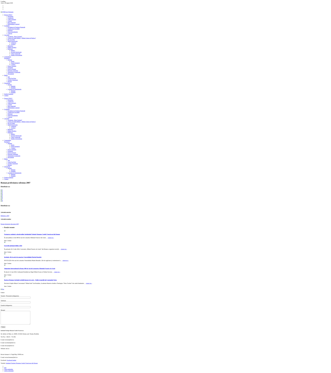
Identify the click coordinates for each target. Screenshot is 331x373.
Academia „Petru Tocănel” (15, 36)
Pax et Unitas (11, 39)
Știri (9, 77)
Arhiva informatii (9, 371)
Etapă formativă (15, 63)
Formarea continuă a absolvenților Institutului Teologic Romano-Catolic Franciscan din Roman (32, 234)
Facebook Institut (11, 360)
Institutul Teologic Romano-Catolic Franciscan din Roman (22, 363)
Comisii (10, 21)
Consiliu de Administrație (14, 89)
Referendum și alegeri (13, 24)
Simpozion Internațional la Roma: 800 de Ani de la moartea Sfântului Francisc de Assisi (29, 268)
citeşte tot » (51, 237)
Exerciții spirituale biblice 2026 (13, 245)
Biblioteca (10, 46)
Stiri (5, 367)
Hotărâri (13, 87)
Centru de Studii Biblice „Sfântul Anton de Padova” (22, 38)
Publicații (10, 49)
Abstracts (13, 43)
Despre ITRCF (8, 15)
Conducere (11, 18)
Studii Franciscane (13, 41)
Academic (7, 25)
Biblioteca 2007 (5, 216)
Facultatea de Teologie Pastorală (16, 27)
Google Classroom (13, 80)
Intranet (10, 81)
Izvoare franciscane (16, 52)
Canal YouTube (12, 78)
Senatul (10, 84)
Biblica (13, 50)
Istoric (12, 61)
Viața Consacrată (15, 53)
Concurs (10, 33)
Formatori (10, 67)
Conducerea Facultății (13, 29)
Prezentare (10, 16)
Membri (13, 86)
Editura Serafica (12, 47)
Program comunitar (13, 70)
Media (6, 75)
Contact (13, 64)
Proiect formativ (12, 66)
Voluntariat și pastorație (14, 72)
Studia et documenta (16, 55)
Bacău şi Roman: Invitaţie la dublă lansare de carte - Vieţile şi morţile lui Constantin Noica (30, 280)
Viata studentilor (8, 369)
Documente (11, 74)
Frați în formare (12, 69)
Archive (13, 44)
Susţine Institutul (8, 94)
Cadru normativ (12, 19)
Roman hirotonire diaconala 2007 (10, 224)
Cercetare (6, 35)
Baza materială (12, 22)
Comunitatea (7, 57)
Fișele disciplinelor (13, 32)
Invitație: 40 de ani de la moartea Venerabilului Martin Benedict (22, 257)
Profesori (10, 30)
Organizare (7, 83)
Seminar (10, 60)
